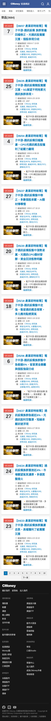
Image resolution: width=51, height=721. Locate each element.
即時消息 (23, 57)
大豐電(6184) (25, 54)
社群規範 (33, 717)
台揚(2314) (24, 384)
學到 (28, 647)
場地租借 (30, 674)
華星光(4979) (31, 52)
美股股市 (6, 682)
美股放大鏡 (7, 662)
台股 (3, 11)
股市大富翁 (31, 623)
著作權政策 (24, 717)
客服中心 (30, 662)
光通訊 (22, 52)
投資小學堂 (7, 654)
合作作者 (6, 622)
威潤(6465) (35, 387)
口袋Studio (31, 650)
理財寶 (5, 603)
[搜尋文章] (42, 4)
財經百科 (6, 658)
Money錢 (6, 650)
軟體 (4, 607)
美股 (11, 11)
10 (44, 573)
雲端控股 (30, 631)
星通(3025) (33, 384)
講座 (4, 611)
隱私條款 (5, 717)
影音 (4, 619)
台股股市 (6, 678)
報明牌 (29, 634)
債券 (4, 693)
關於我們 (6, 590)
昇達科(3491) (36, 54)
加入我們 (23, 590)
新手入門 (41, 11)
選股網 (29, 627)
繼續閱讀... (28, 70)
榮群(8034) (33, 497)
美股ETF (5, 689)
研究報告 (19, 11)
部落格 (15, 590)
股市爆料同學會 (9, 634)
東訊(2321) (41, 164)
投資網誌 (6, 647)
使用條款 (14, 717)
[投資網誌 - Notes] (19, 4)
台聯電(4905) (25, 387)
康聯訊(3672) (25, 167)
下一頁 (25, 578)
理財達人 (30, 11)
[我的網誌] (48, 4)
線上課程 (6, 615)
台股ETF (5, 686)
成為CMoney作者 (34, 670)
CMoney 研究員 (31, 49)
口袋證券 (6, 666)
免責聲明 (42, 717)
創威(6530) (32, 57)
